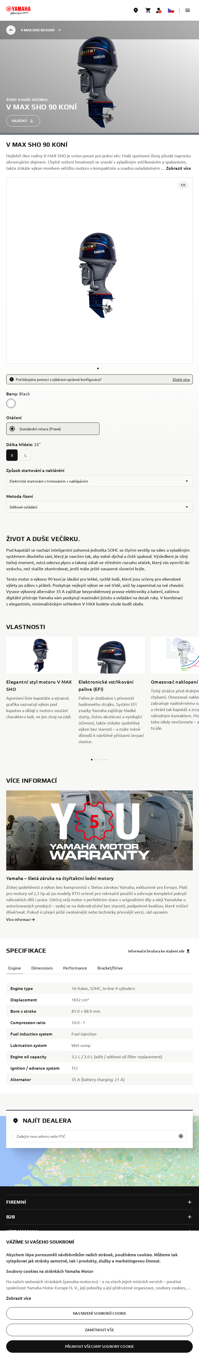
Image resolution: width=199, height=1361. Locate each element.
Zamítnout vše (99, 1329)
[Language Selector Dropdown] (171, 10)
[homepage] (18, 10)
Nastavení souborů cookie (99, 1313)
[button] (187, 10)
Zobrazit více (18, 1298)
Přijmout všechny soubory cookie (99, 1346)
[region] (99, 1296)
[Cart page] (148, 10)
